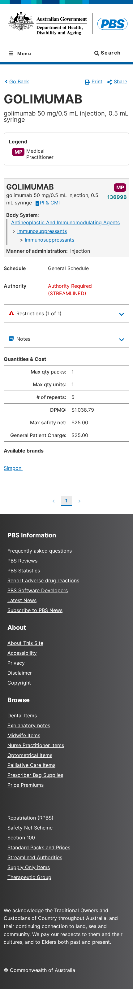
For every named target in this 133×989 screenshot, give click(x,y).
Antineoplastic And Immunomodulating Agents (65, 222)
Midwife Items (23, 735)
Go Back (19, 81)
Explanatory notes (28, 725)
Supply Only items (28, 867)
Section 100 (21, 837)
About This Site (25, 643)
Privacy (16, 663)
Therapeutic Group (29, 877)
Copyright (19, 683)
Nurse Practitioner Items (35, 745)
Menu (24, 53)
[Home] (66, 24)
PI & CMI (50, 202)
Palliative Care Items (31, 765)
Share (120, 81)
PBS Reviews (22, 561)
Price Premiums (25, 785)
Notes (23, 339)
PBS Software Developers (37, 590)
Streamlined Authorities (34, 857)
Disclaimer (19, 673)
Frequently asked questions (39, 551)
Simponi (13, 468)
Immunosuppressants (42, 231)
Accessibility (22, 653)
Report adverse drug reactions (43, 580)
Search (110, 53)
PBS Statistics (23, 570)
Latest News (21, 600)
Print (97, 81)
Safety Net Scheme (30, 828)
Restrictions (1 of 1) (39, 313)
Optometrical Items (29, 755)
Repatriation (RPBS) (30, 818)
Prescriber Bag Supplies (35, 775)
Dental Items (22, 715)
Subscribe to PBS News (34, 610)
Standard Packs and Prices (38, 847)
